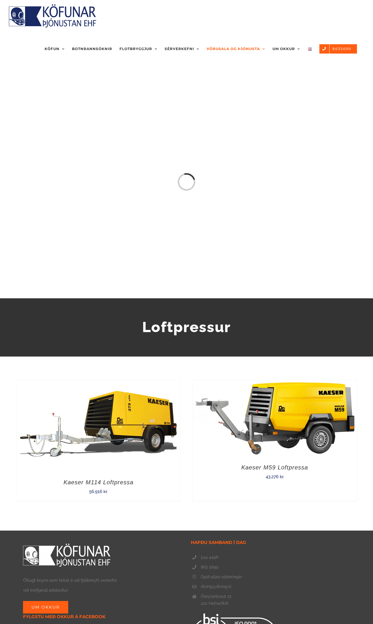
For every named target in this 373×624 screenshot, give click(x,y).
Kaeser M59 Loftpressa (274, 467)
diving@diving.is (216, 586)
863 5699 (209, 567)
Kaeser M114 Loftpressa (98, 482)
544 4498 (209, 557)
